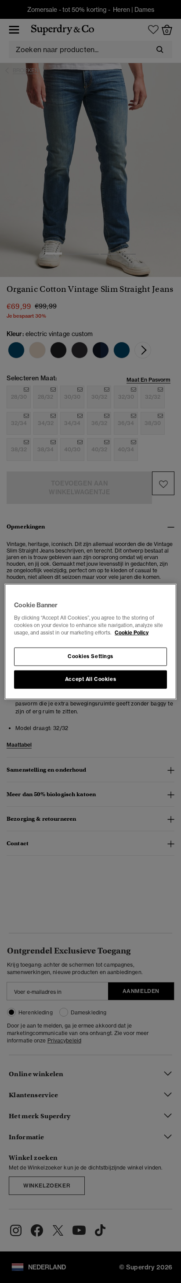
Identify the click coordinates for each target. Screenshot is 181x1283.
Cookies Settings (90, 656)
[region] (90, 642)
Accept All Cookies (90, 679)
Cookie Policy (131, 632)
